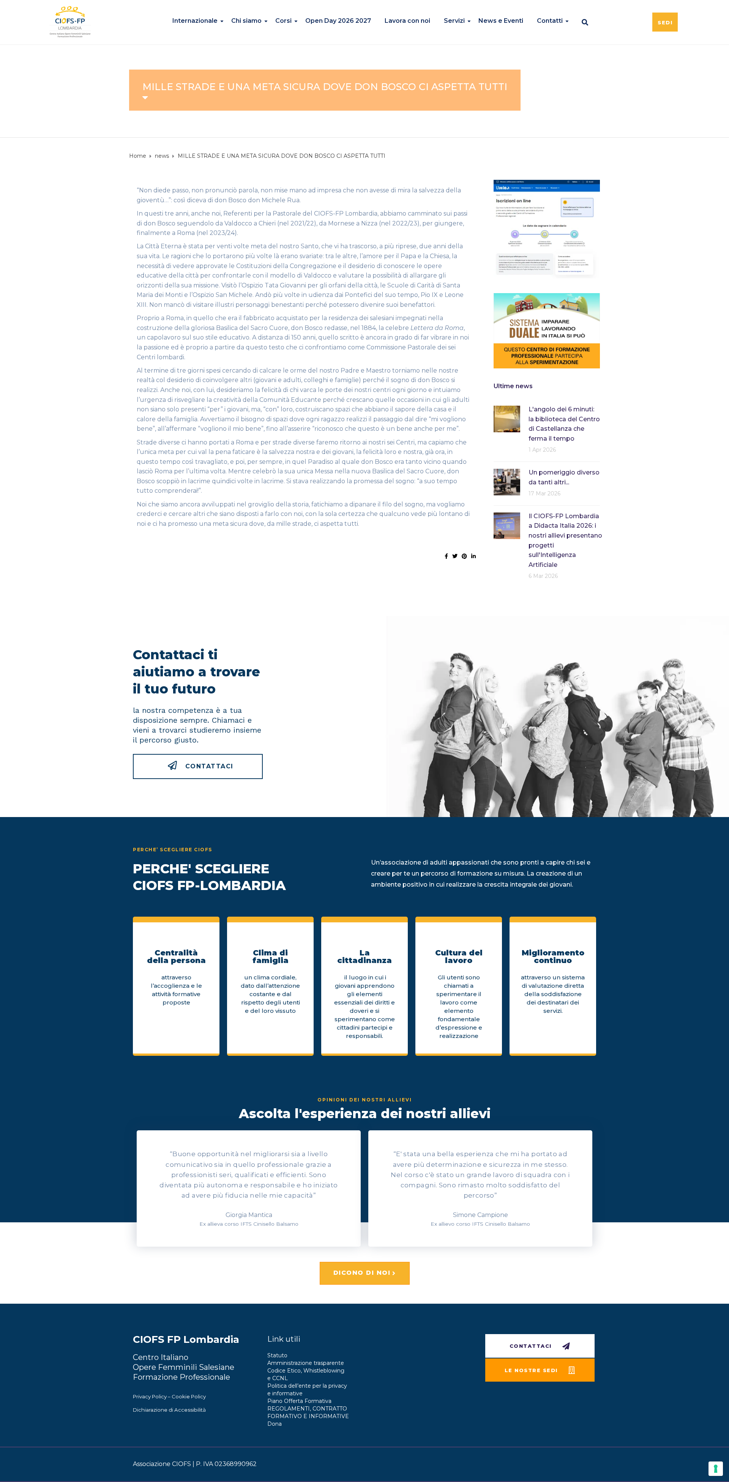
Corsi (283, 20)
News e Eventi (500, 20)
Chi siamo (246, 20)
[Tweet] (455, 556)
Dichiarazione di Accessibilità (169, 1410)
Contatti (550, 20)
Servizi (454, 20)
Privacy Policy (150, 1396)
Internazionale (195, 20)
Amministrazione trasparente (305, 1363)
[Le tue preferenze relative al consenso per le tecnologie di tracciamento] (715, 1468)
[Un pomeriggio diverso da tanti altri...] (507, 481)
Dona (274, 1423)
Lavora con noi (407, 20)
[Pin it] (464, 556)
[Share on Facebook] (446, 556)
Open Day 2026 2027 (338, 20)
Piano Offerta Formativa (299, 1401)
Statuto (277, 1355)
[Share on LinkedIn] (473, 556)
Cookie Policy (189, 1396)
